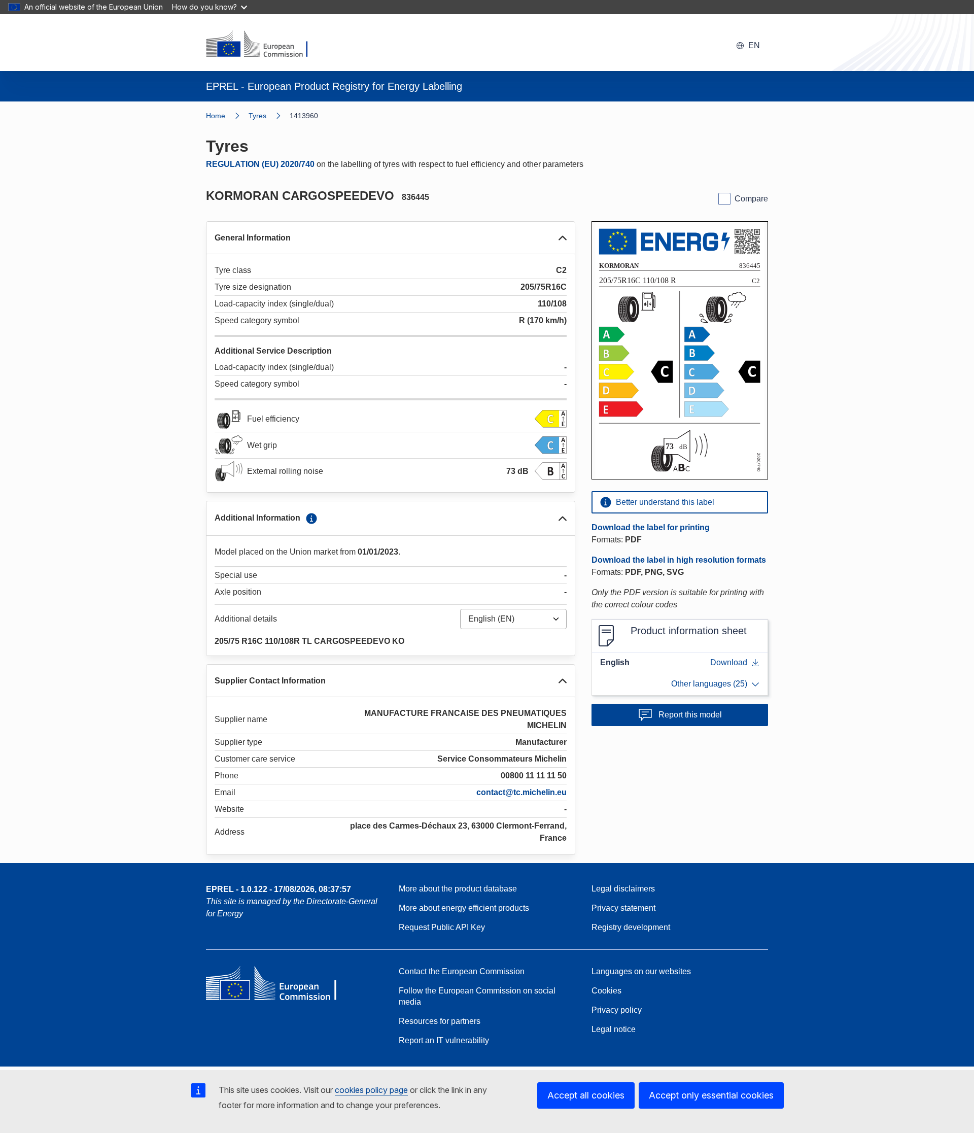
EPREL (278, 889)
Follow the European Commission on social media (477, 996)
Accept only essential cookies (711, 1095)
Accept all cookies (585, 1095)
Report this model (690, 714)
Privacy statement (623, 908)
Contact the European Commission (462, 971)
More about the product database (458, 888)
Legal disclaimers (623, 888)
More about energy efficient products (464, 908)
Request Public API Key (442, 927)
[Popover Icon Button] (311, 518)
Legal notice (614, 1029)
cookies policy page (371, 1090)
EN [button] (754, 45)
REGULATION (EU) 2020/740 (260, 164)
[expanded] (562, 238)
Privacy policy (617, 1010)
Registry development (631, 927)
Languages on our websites (641, 971)
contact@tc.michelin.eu (521, 792)
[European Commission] (263, 44)
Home (215, 116)
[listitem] (269, 116)
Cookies (606, 990)
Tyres (257, 116)
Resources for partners (439, 1021)
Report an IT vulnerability (444, 1040)
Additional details (246, 618)
